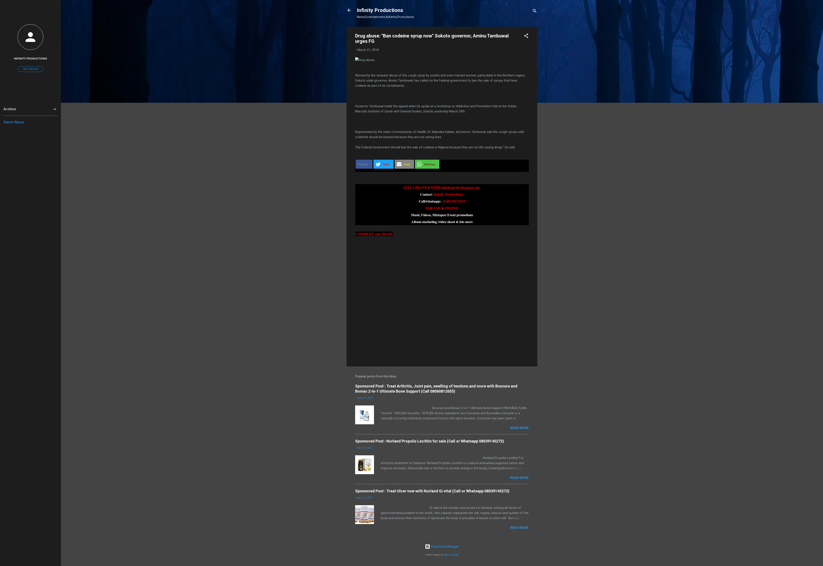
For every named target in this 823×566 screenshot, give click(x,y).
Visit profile (30, 69)
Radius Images (451, 554)
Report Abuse (13, 122)
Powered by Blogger (444, 546)
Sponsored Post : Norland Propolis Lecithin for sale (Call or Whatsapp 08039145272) (429, 441)
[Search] (534, 11)
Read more (519, 428)
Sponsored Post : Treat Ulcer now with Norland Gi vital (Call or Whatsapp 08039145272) (432, 491)
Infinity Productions (380, 10)
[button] (526, 36)
